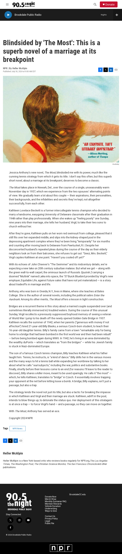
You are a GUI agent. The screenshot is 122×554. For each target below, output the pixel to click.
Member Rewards (53, 504)
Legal (47, 521)
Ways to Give (51, 511)
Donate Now (50, 497)
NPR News (17, 428)
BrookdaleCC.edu (77, 494)
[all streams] (117, 15)
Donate (110, 4)
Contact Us (50, 516)
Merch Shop (50, 499)
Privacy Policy (51, 519)
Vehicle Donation (53, 506)
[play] (8, 15)
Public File (49, 523)
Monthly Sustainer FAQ (55, 501)
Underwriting (51, 508)
